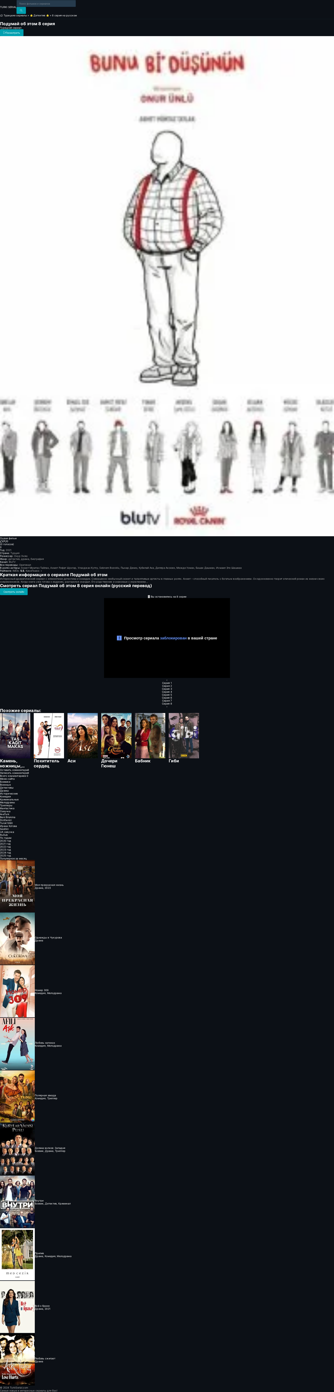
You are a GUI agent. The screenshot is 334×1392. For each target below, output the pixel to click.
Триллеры (6, 805)
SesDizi (4, 828)
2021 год (5, 843)
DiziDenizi (6, 820)
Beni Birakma (7, 817)
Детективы (7, 787)
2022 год (5, 846)
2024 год (5, 852)
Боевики (5, 781)
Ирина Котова (8, 826)
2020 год (5, 840)
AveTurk (4, 814)
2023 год (5, 849)
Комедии (5, 796)
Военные (5, 784)
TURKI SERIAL (8, 7)
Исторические (9, 793)
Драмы (4, 790)
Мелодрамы (7, 802)
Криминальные (9, 799)
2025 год (5, 855)
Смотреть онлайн (13, 591)
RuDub (4, 834)
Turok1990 (6, 823)
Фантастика (7, 808)
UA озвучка (7, 831)
